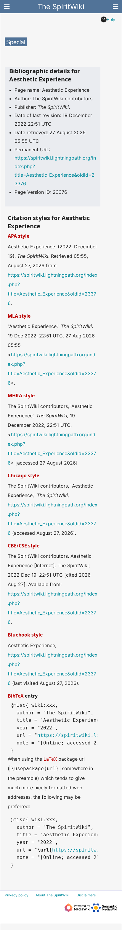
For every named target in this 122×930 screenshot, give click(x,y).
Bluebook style (25, 635)
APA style (18, 236)
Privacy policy (16, 895)
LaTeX (50, 759)
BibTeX (16, 696)
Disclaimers (86, 895)
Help (111, 19)
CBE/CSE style (23, 545)
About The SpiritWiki (52, 895)
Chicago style (23, 475)
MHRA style (21, 395)
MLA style (19, 316)
